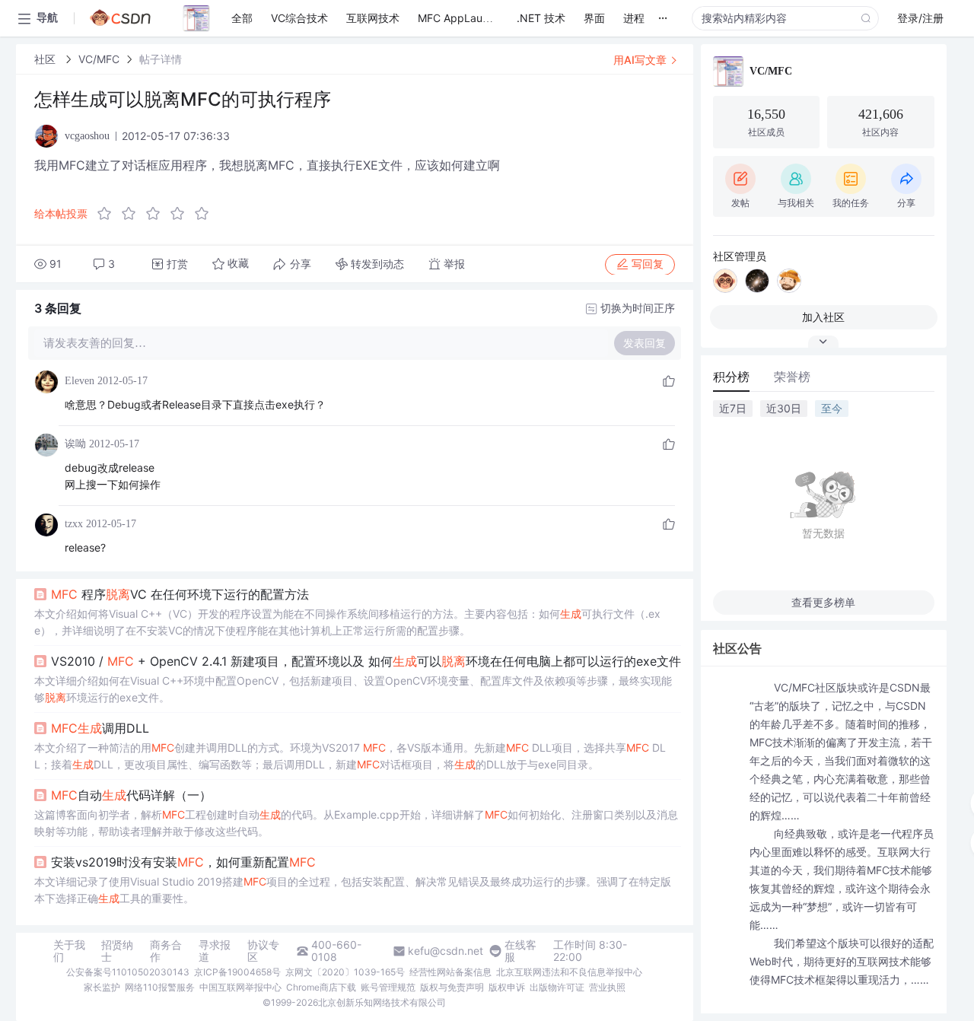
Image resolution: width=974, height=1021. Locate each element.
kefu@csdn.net (445, 951)
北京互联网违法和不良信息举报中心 (569, 972)
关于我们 (69, 951)
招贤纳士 (117, 951)
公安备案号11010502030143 (127, 972)
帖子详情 (160, 58)
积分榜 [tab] (731, 376)
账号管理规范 (388, 987)
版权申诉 (507, 987)
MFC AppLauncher (464, 17)
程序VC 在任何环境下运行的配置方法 (180, 594)
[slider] (157, 213)
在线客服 (520, 951)
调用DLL (100, 728)
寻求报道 (215, 951)
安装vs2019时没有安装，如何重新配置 (183, 862)
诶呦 (75, 444)
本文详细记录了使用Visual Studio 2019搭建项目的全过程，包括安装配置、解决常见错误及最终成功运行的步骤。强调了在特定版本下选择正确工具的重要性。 (352, 890)
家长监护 (102, 987)
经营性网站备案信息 (450, 972)
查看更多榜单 (823, 602)
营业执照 (607, 987)
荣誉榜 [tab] (792, 376)
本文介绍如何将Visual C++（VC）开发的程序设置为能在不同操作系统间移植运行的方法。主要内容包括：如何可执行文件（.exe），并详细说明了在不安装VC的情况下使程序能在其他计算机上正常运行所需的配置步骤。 (347, 622)
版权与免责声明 (452, 987)
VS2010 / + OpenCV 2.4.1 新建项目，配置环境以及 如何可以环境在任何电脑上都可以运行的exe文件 (366, 661)
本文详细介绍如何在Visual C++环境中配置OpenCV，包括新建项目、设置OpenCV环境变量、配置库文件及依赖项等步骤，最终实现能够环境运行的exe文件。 (353, 689)
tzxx (74, 524)
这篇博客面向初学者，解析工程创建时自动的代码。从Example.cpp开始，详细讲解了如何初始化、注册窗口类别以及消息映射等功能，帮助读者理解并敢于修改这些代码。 (356, 823)
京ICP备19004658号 (237, 972)
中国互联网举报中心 (240, 987)
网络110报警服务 (160, 987)
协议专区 (263, 951)
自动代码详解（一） (131, 795)
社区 (46, 58)
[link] (46, 58)
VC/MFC (98, 58)
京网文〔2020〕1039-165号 (345, 972)
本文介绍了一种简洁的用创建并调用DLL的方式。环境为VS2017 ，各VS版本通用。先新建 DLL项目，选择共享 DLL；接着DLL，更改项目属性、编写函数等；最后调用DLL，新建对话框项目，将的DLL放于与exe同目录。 (350, 756)
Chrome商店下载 (321, 987)
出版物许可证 (557, 987)
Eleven (79, 380)
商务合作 (166, 951)
